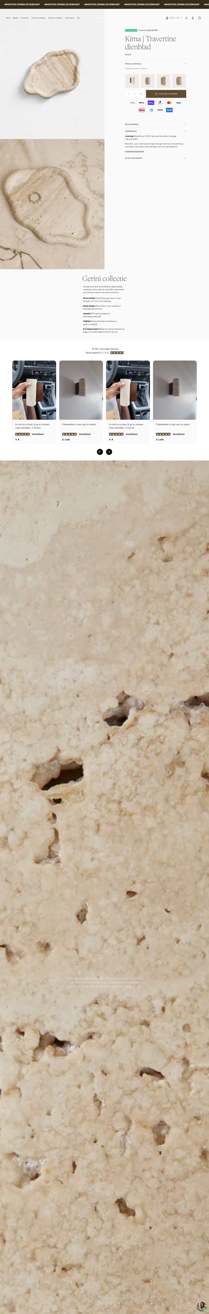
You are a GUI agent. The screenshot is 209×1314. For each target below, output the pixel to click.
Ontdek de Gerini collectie (136, 68)
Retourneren (131, 124)
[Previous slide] (100, 452)
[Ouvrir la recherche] (186, 18)
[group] (132, 81)
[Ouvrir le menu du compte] (192, 18)
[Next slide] (109, 452)
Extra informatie (133, 158)
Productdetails (133, 64)
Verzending (131, 131)
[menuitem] (79, 18)
